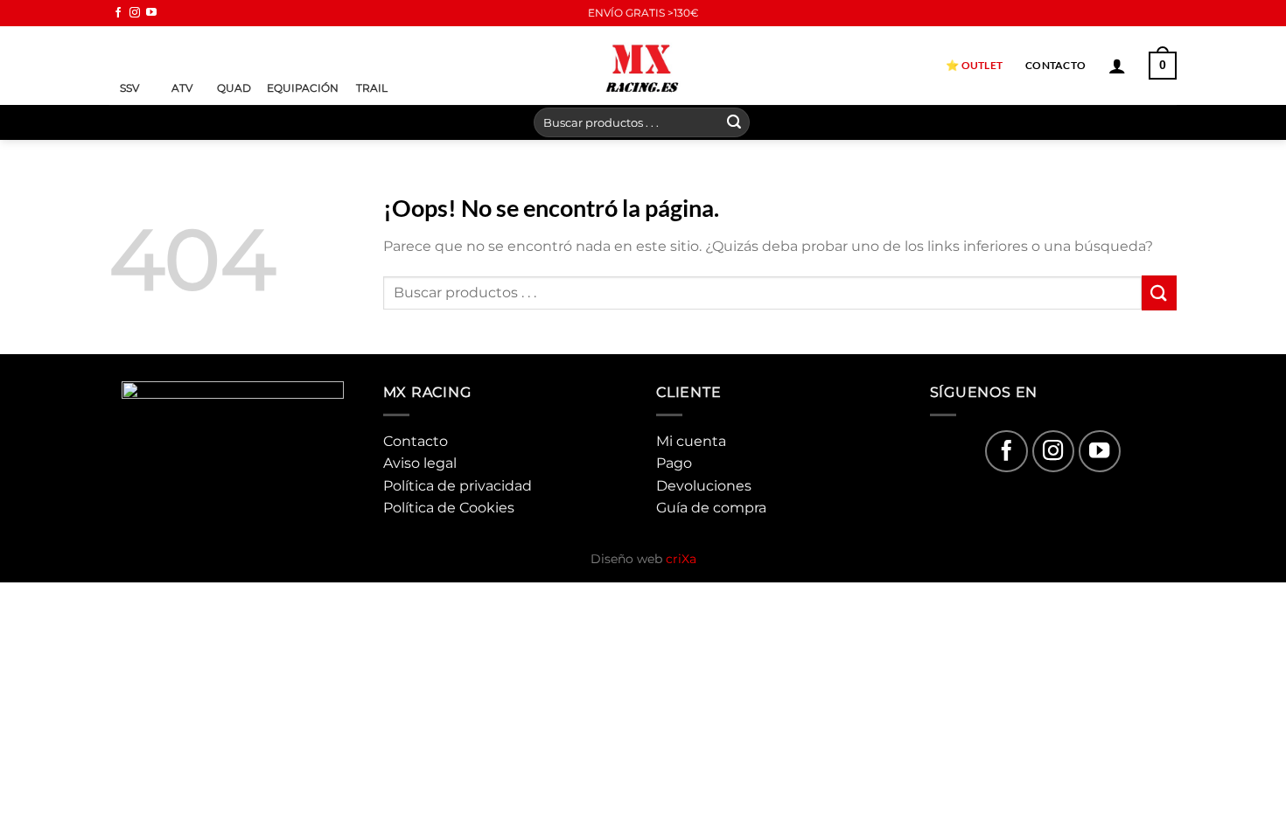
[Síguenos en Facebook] (118, 13)
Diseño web (643, 559)
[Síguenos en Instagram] (134, 13)
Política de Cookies (448, 507)
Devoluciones (703, 485)
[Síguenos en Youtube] (151, 13)
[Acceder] (1117, 65)
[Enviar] (734, 122)
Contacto (1055, 65)
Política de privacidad (457, 485)
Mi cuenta (691, 441)
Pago (674, 463)
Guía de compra (711, 507)
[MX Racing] (643, 65)
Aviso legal (420, 463)
